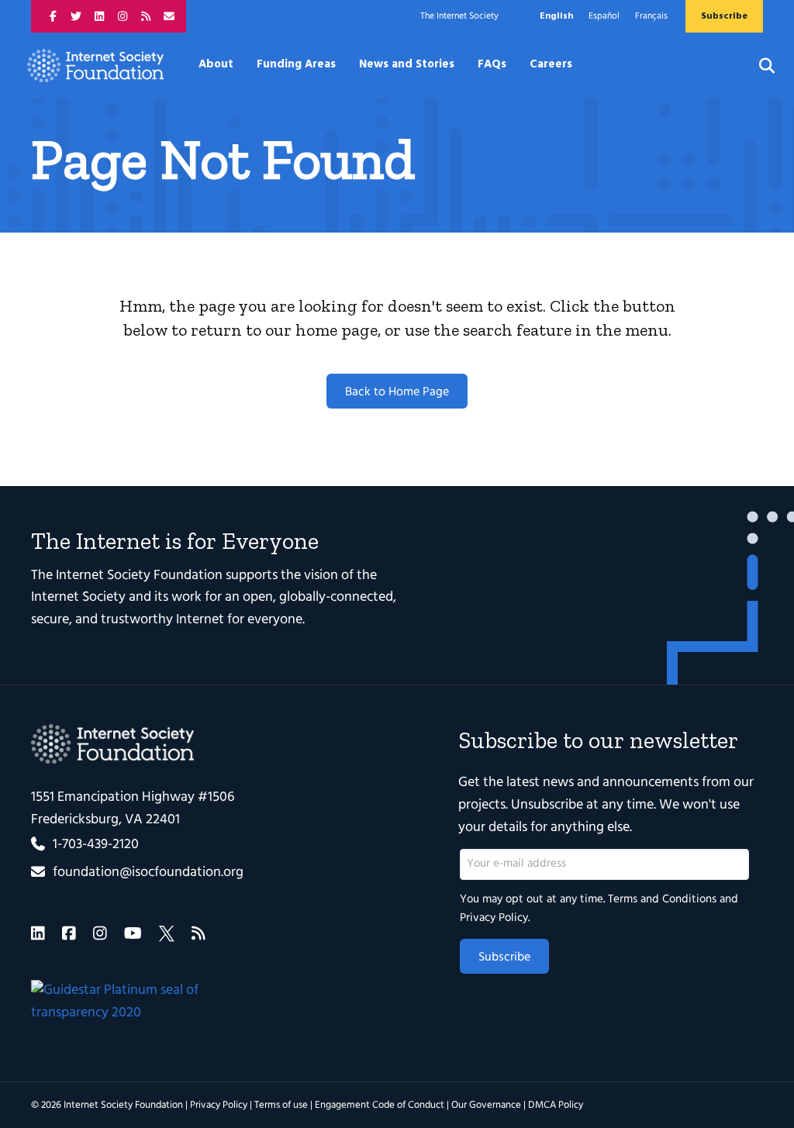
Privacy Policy (494, 918)
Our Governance (486, 1105)
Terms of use (281, 1105)
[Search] (757, 66)
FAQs (492, 64)
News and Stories (406, 64)
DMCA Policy (555, 1105)
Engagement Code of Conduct (379, 1105)
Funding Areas (296, 64)
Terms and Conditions (662, 899)
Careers (551, 64)
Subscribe (504, 957)
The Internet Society (459, 16)
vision (321, 575)
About (215, 64)
